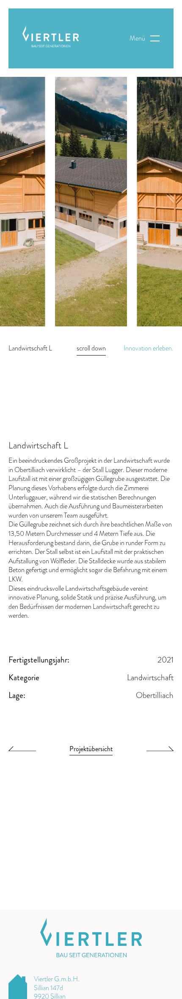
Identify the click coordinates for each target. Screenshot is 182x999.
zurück (22, 750)
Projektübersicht (91, 750)
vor (160, 750)
